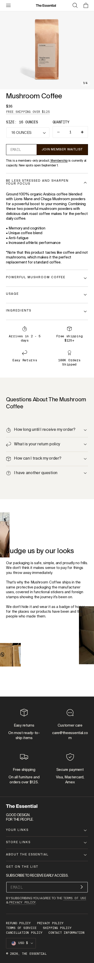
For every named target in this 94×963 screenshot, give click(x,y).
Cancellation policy (24, 933)
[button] (8, 5)
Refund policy (18, 923)
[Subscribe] (81, 887)
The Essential (34, 954)
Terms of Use (74, 898)
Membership (59, 160)
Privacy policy (50, 923)
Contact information (66, 933)
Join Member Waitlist (62, 149)
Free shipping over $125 (28, 112)
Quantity (61, 122)
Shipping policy (57, 928)
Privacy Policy (22, 902)
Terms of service (21, 928)
